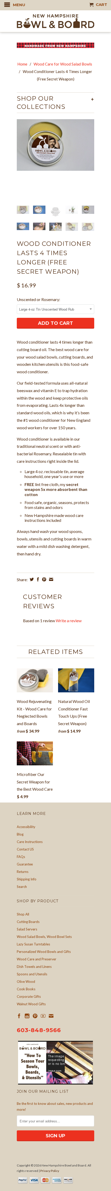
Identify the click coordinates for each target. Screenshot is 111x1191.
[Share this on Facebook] (37, 579)
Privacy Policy (49, 1171)
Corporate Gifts (29, 996)
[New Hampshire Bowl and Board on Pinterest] (35, 1016)
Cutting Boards (28, 922)
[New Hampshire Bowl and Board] (55, 21)
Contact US (25, 849)
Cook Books (26, 989)
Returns (22, 872)
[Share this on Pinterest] (43, 579)
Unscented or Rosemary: (38, 299)
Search (22, 887)
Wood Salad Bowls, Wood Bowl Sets (44, 937)
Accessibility (26, 827)
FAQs (21, 857)
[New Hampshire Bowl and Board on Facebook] (19, 1016)
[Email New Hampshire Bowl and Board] (51, 1016)
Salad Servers (27, 929)
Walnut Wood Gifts (31, 1004)
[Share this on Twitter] (31, 579)
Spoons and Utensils (32, 974)
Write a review (69, 620)
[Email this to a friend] (50, 579)
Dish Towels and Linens (34, 967)
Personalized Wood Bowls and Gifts (44, 952)
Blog (20, 834)
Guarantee (25, 864)
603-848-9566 (39, 1030)
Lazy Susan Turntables (33, 944)
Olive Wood (26, 981)
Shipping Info (26, 879)
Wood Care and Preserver (36, 959)
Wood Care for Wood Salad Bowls (63, 64)
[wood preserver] (55, 145)
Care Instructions (30, 842)
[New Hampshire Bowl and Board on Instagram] (27, 1016)
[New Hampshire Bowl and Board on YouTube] (43, 1016)
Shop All (23, 914)
